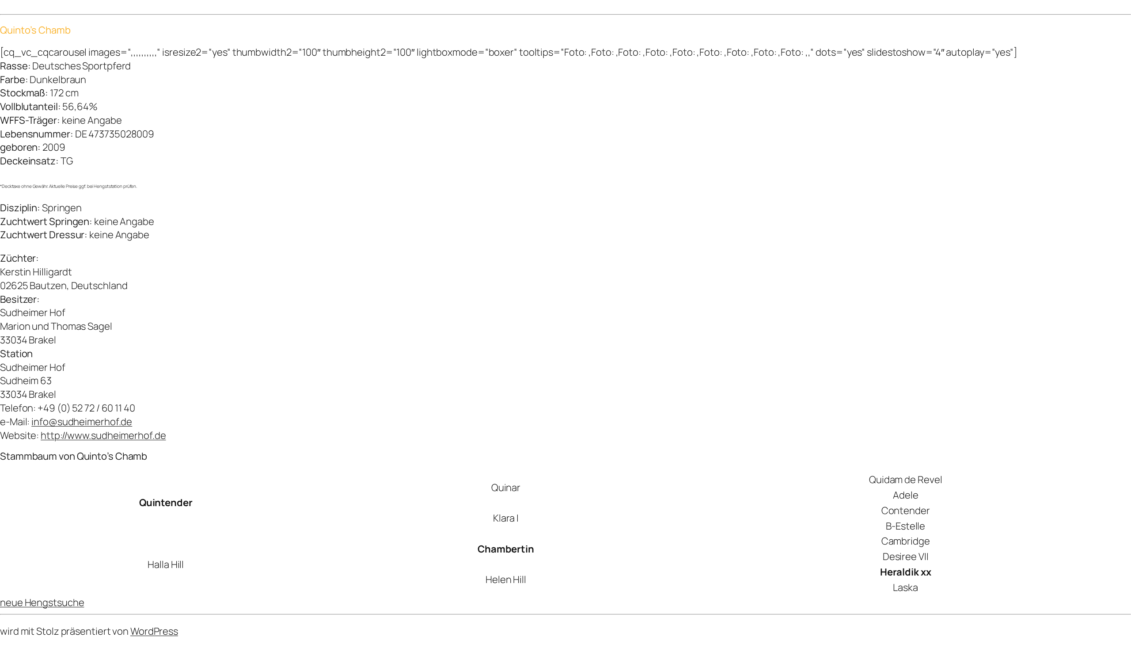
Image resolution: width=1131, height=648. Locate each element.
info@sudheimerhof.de (81, 421)
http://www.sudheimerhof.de (103, 435)
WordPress (154, 631)
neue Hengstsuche (42, 602)
